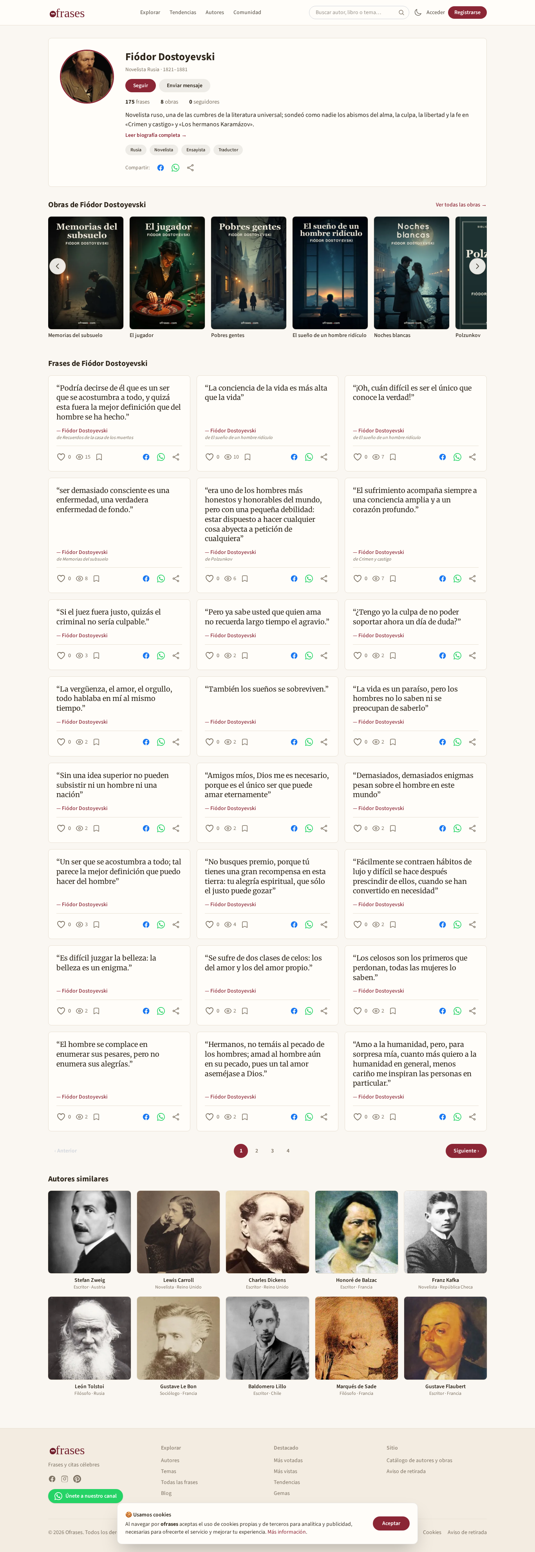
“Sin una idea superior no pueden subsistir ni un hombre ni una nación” (112, 785)
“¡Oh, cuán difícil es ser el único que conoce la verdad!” (412, 393)
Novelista (163, 150)
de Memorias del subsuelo (82, 559)
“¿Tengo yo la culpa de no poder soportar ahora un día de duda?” (407, 617)
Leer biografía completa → (156, 135)
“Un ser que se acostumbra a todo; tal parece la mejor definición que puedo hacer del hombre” (118, 871)
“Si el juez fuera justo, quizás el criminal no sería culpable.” (108, 617)
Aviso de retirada (406, 1471)
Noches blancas (392, 335)
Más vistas (285, 1471)
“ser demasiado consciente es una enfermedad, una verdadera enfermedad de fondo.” (113, 500)
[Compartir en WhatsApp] (175, 167)
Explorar (150, 12)
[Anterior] (57, 266)
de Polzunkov (218, 559)
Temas (168, 1471)
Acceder (436, 12)
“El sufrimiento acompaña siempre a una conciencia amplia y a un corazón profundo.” (415, 500)
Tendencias (183, 12)
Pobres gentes (227, 335)
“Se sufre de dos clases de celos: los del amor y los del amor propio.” (263, 962)
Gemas (282, 1493)
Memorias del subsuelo (75, 335)
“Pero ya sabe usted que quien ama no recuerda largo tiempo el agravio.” (267, 617)
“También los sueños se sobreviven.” (267, 689)
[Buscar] (403, 12)
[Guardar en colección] (99, 457)
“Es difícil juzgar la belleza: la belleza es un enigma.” (106, 962)
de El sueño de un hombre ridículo (239, 438)
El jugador (142, 335)
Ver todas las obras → (461, 205)
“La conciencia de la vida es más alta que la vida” (266, 393)
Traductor (228, 150)
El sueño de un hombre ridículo (330, 335)
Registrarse (467, 12)
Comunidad (247, 12)
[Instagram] (65, 1479)
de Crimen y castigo (372, 559)
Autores (215, 12)
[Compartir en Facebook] (160, 167)
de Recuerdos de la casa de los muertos (94, 438)
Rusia (135, 150)
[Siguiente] (477, 266)
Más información (287, 1532)
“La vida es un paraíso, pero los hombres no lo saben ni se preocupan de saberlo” (405, 699)
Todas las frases (179, 1482)
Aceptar (391, 1523)
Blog (166, 1493)
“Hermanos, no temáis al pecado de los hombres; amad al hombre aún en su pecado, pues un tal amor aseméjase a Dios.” (264, 1059)
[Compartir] (190, 167)
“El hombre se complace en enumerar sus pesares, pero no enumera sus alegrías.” (107, 1054)
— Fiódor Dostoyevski (82, 431)
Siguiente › (466, 1151)
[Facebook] (52, 1479)
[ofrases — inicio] (70, 12)
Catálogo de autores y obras (419, 1460)
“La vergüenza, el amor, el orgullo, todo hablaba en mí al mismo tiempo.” (114, 699)
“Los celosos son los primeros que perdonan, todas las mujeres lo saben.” (410, 967)
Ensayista (195, 150)
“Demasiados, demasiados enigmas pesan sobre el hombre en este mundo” (413, 785)
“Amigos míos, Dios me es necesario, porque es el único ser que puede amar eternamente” (267, 785)
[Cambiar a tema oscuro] (418, 12)
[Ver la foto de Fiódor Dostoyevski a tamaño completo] (87, 76)
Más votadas (288, 1460)
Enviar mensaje (184, 85)
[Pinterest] (77, 1479)
